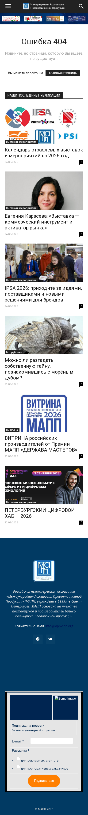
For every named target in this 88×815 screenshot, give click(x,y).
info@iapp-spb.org (59, 626)
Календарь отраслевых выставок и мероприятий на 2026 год (44, 153)
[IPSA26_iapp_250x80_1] (11, 18)
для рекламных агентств (39, 760)
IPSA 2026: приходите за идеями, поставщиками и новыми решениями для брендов (43, 294)
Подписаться (44, 780)
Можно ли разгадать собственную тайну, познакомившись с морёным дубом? (39, 369)
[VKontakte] (50, 639)
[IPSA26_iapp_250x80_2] (33, 18)
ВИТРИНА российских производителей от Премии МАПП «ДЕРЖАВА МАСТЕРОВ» (41, 444)
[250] (55, 18)
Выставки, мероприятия (21, 141)
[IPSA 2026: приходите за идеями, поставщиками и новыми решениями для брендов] (44, 263)
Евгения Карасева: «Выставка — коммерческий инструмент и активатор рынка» (42, 222)
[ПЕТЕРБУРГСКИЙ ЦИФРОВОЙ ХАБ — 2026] (44, 485)
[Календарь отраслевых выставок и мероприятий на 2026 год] (44, 124)
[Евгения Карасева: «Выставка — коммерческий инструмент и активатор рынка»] (44, 190)
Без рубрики (14, 352)
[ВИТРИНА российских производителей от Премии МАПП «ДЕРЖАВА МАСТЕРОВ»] (44, 413)
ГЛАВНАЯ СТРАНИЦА (63, 73)
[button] (81, 6)
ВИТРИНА (12, 430)
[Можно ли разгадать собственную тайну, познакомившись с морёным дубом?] (44, 335)
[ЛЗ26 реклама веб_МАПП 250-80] (77, 18)
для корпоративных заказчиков (44, 768)
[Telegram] (37, 639)
